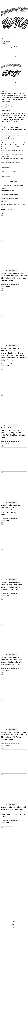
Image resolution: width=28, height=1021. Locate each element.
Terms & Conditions (6, 917)
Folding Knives (5, 869)
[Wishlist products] (14, 50)
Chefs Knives (5, 884)
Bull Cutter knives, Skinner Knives (10, 872)
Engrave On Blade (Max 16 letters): (10, 162)
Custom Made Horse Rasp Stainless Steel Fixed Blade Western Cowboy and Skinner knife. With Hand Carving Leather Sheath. (13, 432)
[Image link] (7, 830)
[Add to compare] (3, 267)
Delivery (3, 908)
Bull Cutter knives (6, 861)
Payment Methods (6, 914)
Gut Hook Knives (5, 881)
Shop (7, 105)
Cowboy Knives (5, 855)
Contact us (4, 893)
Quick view (7, 267)
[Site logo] (11, 71)
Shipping (3, 905)
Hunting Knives (5, 878)
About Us (3, 890)
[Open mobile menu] (14, 59)
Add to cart (13, 181)
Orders (3, 911)
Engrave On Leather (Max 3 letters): (11, 171)
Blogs (2, 899)
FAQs (2, 896)
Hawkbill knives (5, 864)
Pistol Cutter (4, 875)
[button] (13, 270)
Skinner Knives (5, 866)
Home (3, 105)
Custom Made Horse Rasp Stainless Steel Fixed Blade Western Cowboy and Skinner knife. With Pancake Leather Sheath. (12, 510)
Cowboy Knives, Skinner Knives (10, 107)
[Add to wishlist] (11, 267)
